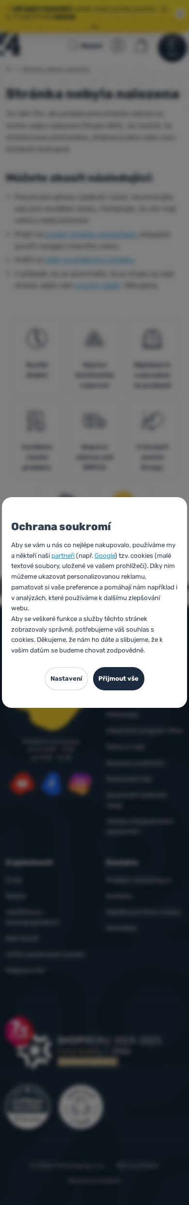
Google (104, 555)
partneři (63, 555)
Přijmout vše (118, 678)
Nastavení (66, 678)
